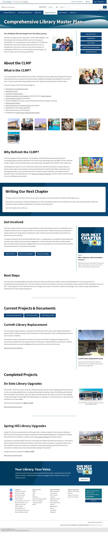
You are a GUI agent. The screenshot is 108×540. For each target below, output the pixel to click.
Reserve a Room (19, 499)
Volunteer (70, 493)
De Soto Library (26, 105)
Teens (34, 493)
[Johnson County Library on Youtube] (11, 496)
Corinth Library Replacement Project (27, 113)
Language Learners (37, 503)
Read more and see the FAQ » (13, 348)
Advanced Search (103, 9)
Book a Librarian (19, 506)
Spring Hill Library (12, 105)
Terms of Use (63, 525)
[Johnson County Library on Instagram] (11, 493)
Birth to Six (35, 497)
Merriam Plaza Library (13, 103)
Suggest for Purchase (20, 504)
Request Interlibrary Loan (21, 503)
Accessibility (53, 510)
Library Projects (54, 495)
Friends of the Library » (73, 495)
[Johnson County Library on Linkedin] (11, 499)
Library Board (53, 493)
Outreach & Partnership (73, 491)
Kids (33, 495)
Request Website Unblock (21, 512)
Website (80, 255)
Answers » (52, 504)
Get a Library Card (19, 497)
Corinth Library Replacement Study (90, 359)
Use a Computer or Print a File (22, 501)
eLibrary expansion (12, 96)
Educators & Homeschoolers (39, 499)
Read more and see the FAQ (13, 407)
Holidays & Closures (55, 499)
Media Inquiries (53, 506)
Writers (34, 504)
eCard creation (24, 96)
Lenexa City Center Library (14, 94)
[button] (77, 2)
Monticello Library (12, 91)
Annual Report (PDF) (55, 503)
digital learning (46, 96)
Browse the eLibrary (20, 495)
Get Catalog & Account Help (22, 510)
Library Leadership (54, 491)
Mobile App (53, 512)
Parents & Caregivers (37, 501)
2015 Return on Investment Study (17, 89)
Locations (52, 497)
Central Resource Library (14, 98)
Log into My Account (20, 508)
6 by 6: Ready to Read (42, 437)
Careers (52, 508)
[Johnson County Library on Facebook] (11, 490)
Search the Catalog (19, 493)
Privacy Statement (72, 525)
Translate (25, 2)
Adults (34, 491)
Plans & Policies (54, 501)
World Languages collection (41, 174)
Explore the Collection (20, 491)
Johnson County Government (95, 522)
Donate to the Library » (73, 497)
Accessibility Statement (83, 525)
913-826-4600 (89, 496)
